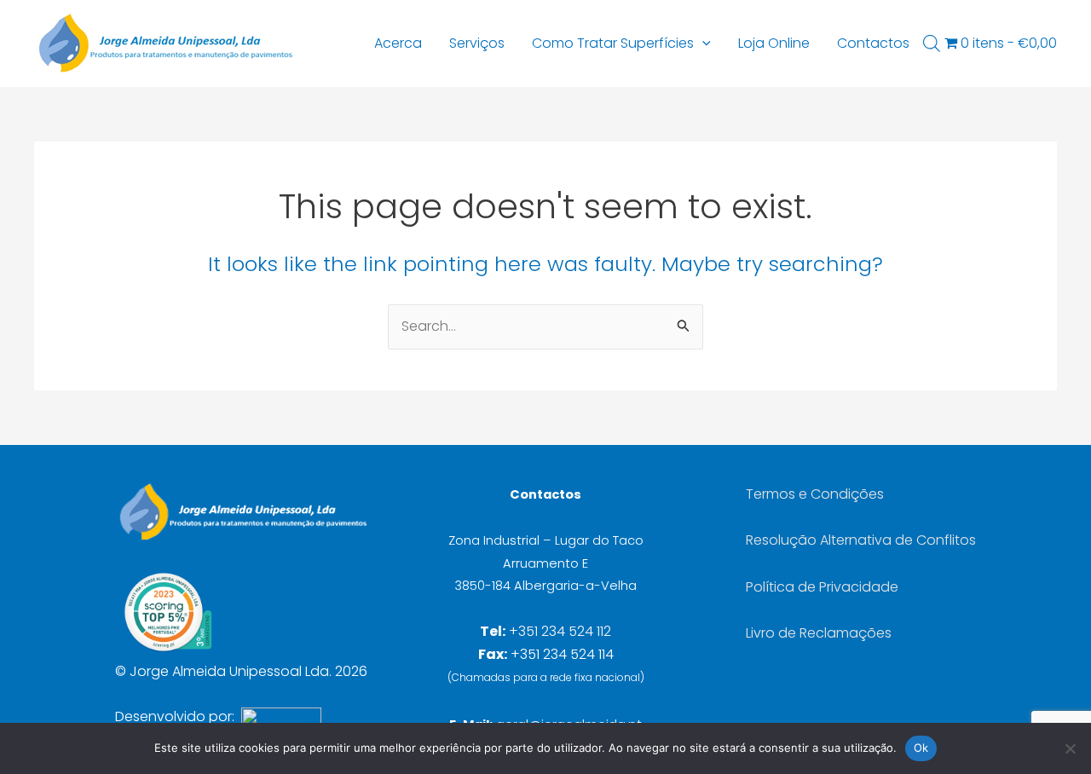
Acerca (398, 43)
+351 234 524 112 (560, 631)
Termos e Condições (815, 494)
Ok (921, 747)
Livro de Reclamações (819, 633)
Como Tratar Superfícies (613, 43)
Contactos (873, 43)
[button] (702, 43)
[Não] (1069, 748)
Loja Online (774, 43)
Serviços (477, 43)
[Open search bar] (931, 43)
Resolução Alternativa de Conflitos (861, 540)
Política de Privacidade (822, 587)
